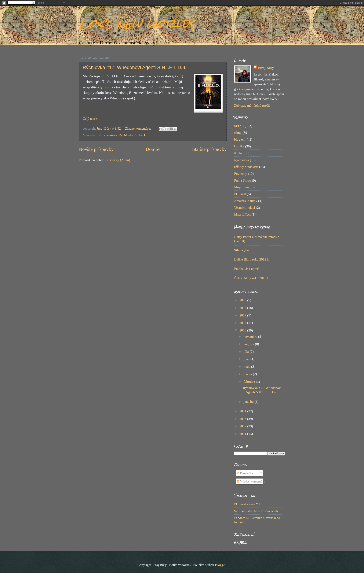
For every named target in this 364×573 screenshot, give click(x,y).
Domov (153, 149)
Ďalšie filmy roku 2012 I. (251, 259)
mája (247, 366)
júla (247, 351)
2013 (243, 419)
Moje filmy (242, 187)
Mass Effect (242, 214)
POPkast (240, 194)
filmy (101, 135)
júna (247, 359)
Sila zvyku (241, 250)
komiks (112, 135)
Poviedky (240, 174)
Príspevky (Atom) (117, 160)
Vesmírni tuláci (244, 207)
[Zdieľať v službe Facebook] (171, 129)
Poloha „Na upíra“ (247, 269)
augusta (249, 344)
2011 (243, 434)
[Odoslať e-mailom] (160, 129)
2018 (243, 308)
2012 (243, 426)
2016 (243, 323)
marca (248, 374)
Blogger (220, 565)
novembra (251, 336)
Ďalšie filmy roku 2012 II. (252, 278)
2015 (243, 330)
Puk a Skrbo (242, 180)
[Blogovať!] (164, 129)
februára (250, 381)
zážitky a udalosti (246, 167)
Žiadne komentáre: (138, 128)
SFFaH (140, 135)
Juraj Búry (266, 68)
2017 (243, 315)
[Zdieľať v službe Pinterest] (175, 129)
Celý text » (90, 118)
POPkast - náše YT (247, 504)
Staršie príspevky (209, 149)
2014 (243, 411)
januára (249, 402)
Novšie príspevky (96, 149)
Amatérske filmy (245, 201)
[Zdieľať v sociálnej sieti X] (168, 129)
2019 (243, 300)
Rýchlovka (126, 135)
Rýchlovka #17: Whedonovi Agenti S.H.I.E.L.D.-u (135, 67)
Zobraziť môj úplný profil (252, 105)
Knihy (238, 153)
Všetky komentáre (252, 481)
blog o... (240, 139)
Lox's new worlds (137, 23)
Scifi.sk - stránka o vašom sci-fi (256, 511)
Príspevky (246, 473)
